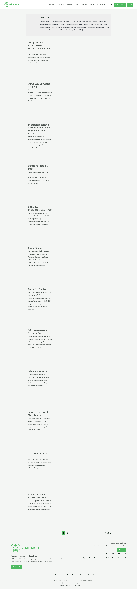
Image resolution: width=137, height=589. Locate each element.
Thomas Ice (44, 17)
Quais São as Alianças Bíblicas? (38, 249)
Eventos (69, 5)
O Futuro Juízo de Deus (38, 167)
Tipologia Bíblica (38, 453)
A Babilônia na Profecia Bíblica (37, 496)
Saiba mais (16, 567)
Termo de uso (71, 575)
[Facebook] (106, 553)
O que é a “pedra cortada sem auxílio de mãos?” (39, 291)
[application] (63, 4)
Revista (92, 5)
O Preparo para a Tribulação (37, 332)
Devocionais (101, 5)
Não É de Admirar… (39, 371)
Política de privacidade (87, 575)
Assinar (121, 549)
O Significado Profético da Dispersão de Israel (39, 45)
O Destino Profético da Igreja (39, 85)
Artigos (51, 5)
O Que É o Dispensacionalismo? (40, 208)
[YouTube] (119, 553)
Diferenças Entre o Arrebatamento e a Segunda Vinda (39, 127)
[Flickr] (125, 553)
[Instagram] (113, 553)
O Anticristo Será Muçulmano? (38, 414)
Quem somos (59, 575)
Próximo (108, 533)
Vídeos (84, 5)
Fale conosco (46, 575)
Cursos (77, 5)
